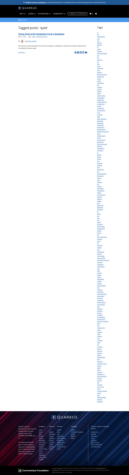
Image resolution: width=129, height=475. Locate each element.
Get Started (60, 436)
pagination (100, 296)
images (99, 186)
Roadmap (41, 444)
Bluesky (51, 432)
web (98, 395)
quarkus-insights (102, 321)
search (99, 349)
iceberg (99, 182)
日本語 (73, 438)
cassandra (100, 83)
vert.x (99, 389)
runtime (99, 347)
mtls (98, 271)
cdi (98, 85)
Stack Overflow (61, 438)
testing (99, 378)
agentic (99, 43)
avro (98, 70)
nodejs (99, 281)
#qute (34, 37)
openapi (99, 290)
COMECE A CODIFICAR (77, 13)
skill (98, 359)
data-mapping (101, 119)
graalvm (99, 163)
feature (99, 146)
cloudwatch (100, 98)
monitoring (101, 267)
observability (101, 286)
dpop (98, 134)
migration (100, 265)
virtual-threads (102, 391)
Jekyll (19, 444)
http (98, 180)
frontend (100, 151)
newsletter (100, 279)
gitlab (99, 157)
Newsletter (42, 440)
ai (97, 32)
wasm (99, 393)
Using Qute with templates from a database (41, 33)
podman (99, 311)
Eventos (41, 438)
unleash (99, 385)
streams (99, 372)
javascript (100, 205)
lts (98, 243)
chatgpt (99, 87)
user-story (100, 387)
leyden (99, 231)
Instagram (52, 446)
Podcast (41, 436)
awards (99, 72)
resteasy (100, 340)
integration (101, 191)
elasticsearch (101, 136)
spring (99, 366)
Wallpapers (42, 455)
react (98, 330)
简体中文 (73, 436)
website (99, 400)
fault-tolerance (102, 144)
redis (98, 334)
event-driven (101, 140)
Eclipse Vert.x (94, 432)
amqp (99, 49)
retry (98, 343)
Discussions (60, 440)
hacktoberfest (101, 174)
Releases (41, 446)
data (98, 117)
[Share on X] (78, 52)
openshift (100, 292)
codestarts (100, 100)
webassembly (101, 397)
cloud (99, 94)
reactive (99, 332)
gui (98, 172)
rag (98, 326)
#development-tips (42, 37)
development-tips (103, 132)
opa (98, 39)
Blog (19, 20)
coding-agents (102, 102)
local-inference (102, 237)
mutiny (99, 273)
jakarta (99, 199)
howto (99, 178)
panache (100, 298)
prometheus (101, 317)
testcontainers (102, 376)
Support (59, 430)
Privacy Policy (43, 457)
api (98, 58)
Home (40, 430)
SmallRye (93, 434)
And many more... (96, 446)
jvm (98, 220)
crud (98, 113)
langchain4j (101, 37)
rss (98, 345)
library (99, 233)
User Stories (42, 442)
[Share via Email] (86, 52)
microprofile (101, 258)
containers (100, 108)
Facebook (52, 438)
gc (98, 153)
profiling (100, 315)
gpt (98, 161)
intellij (99, 193)
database (100, 121)
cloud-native (101, 96)
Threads (51, 436)
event (99, 138)
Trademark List (55, 470)
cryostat (99, 115)
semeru (99, 353)
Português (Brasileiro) (77, 432)
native (99, 275)
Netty (92, 438)
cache (99, 79)
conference (100, 104)
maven (99, 248)
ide (98, 184)
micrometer (101, 256)
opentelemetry (102, 294)
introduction (101, 195)
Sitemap (41, 459)
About (40, 432)
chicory (99, 89)
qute (98, 324)
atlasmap (100, 68)
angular (99, 51)
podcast (99, 309)
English (73, 430)
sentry (99, 355)
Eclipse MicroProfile (96, 444)
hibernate (100, 176)
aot (98, 56)
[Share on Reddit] (83, 52)
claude (99, 91)
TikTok (51, 444)
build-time (100, 77)
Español (73, 434)
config (99, 106)
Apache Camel (95, 442)
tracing (99, 381)
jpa (98, 216)
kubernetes (101, 227)
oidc (98, 288)
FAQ (58, 434)
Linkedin (51, 440)
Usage (40, 451)
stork (99, 370)
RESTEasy (94, 440)
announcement (102, 54)
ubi (98, 383)
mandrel (99, 246)
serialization (101, 357)
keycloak (100, 224)
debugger (100, 123)
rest (98, 338)
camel (99, 81)
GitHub (51, 449)
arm (98, 64)
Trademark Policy (100, 468)
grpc (98, 167)
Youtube (51, 442)
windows (100, 402)
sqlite (99, 368)
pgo (98, 307)
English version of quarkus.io (36, 2)
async (99, 66)
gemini (99, 155)
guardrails (100, 170)
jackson (99, 197)
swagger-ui (101, 374)
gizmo (99, 159)
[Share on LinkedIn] (75, 52)
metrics (99, 254)
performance (101, 302)
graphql (99, 165)
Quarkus (60, 468)
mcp (98, 250)
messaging (100, 252)
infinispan (100, 189)
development (101, 129)
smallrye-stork (102, 364)
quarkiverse (101, 319)
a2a (98, 41)
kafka (99, 222)
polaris (99, 313)
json (98, 218)
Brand (40, 453)
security (99, 351)
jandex (99, 201)
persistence (101, 305)
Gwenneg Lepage (30, 41)
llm (98, 35)
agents (99, 45)
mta (98, 269)
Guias (58, 432)
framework (100, 148)
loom (98, 241)
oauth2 (99, 283)
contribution (101, 110)
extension (100, 142)
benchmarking (102, 75)
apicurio (99, 60)
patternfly (100, 300)
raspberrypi (101, 328)
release (99, 336)
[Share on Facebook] (80, 52)
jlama (99, 214)
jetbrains (100, 210)
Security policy (43, 449)
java (98, 203)
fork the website (27, 451)
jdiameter (100, 208)
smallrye (100, 362)
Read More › (21, 52)
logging (99, 239)
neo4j (99, 277)
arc (98, 62)
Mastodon (52, 434)
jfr (98, 212)
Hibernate (94, 436)
